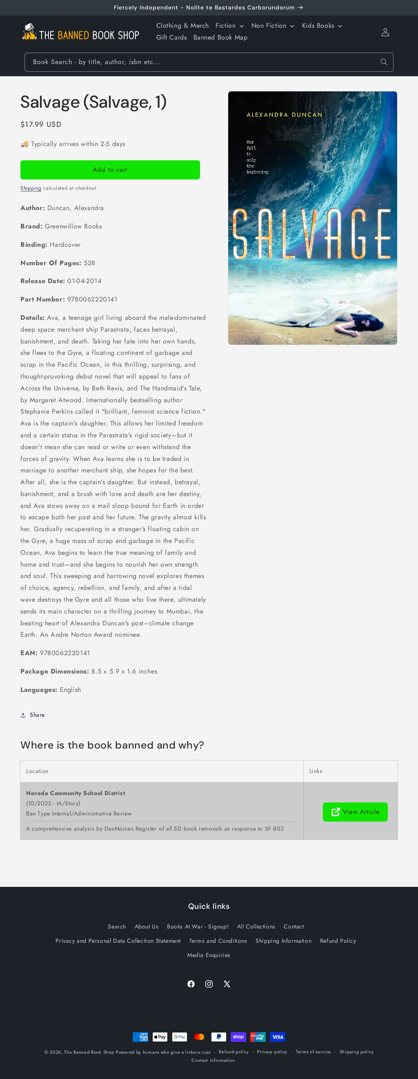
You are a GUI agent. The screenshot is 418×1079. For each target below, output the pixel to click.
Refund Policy (338, 941)
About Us (147, 926)
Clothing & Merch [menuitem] (182, 25)
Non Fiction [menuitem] (269, 25)
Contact (294, 926)
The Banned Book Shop (89, 1052)
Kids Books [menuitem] (318, 25)
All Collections (256, 926)
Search (117, 926)
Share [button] (37, 715)
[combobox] (209, 62)
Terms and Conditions (218, 941)
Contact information (213, 1060)
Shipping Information (283, 941)
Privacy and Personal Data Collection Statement (118, 941)
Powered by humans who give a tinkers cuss (163, 1052)
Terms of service (313, 1051)
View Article (361, 811)
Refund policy (234, 1051)
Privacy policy (272, 1051)
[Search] (384, 62)
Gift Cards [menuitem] (171, 37)
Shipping (31, 188)
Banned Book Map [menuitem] (220, 37)
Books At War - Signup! (198, 926)
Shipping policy (357, 1051)
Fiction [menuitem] (226, 25)
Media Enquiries (209, 955)
